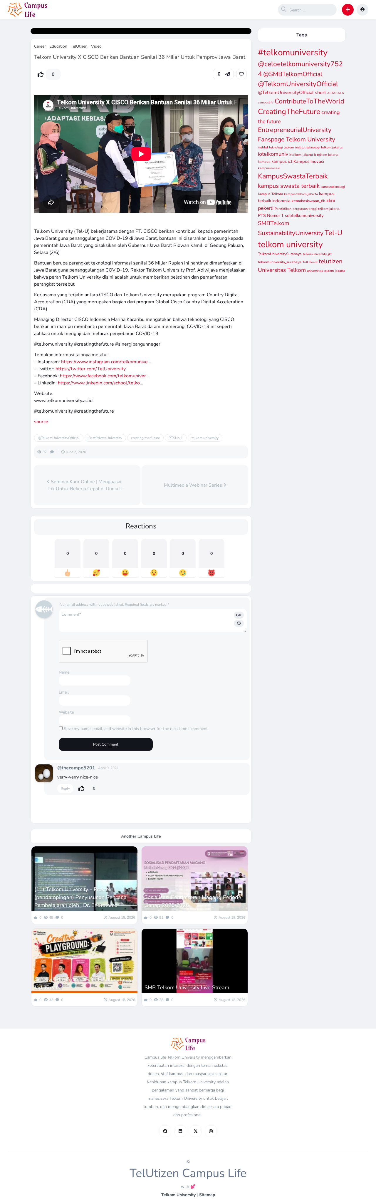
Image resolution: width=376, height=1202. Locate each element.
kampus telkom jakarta (301, 194)
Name (64, 672)
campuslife (265, 102)
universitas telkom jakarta (326, 271)
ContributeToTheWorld (309, 101)
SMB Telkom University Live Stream (187, 987)
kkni (330, 200)
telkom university (205, 438)
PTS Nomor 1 (271, 215)
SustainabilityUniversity (290, 233)
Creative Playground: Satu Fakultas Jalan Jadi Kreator (83, 983)
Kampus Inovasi (308, 161)
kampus (264, 161)
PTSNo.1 (176, 438)
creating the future (145, 438)
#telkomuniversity (293, 52)
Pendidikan (283, 209)
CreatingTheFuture (289, 112)
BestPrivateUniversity (105, 438)
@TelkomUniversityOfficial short (292, 92)
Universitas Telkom (282, 270)
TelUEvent (310, 262)
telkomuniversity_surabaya (279, 262)
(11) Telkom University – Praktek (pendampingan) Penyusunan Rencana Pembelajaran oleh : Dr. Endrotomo (80, 897)
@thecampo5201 (76, 768)
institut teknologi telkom (276, 147)
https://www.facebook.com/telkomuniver (103, 376)
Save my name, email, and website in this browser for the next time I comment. (136, 728)
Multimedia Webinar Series (193, 485)
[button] (348, 10)
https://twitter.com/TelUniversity (91, 369)
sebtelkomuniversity (304, 215)
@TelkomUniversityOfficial (59, 438)
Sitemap (207, 1195)
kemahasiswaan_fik (308, 201)
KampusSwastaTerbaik (293, 176)
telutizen (331, 261)
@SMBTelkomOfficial (292, 74)
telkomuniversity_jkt (317, 254)
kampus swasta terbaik (289, 186)
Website (66, 712)
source (41, 421)
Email (64, 692)
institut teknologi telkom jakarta (319, 147)
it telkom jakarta (326, 155)
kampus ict (281, 161)
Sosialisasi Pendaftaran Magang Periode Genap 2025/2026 (193, 901)
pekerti (265, 208)
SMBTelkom (273, 223)
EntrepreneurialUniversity (294, 129)
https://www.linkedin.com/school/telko (99, 383)
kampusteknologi (333, 187)
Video (96, 46)
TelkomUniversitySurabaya (280, 253)
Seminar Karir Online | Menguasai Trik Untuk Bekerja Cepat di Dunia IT (85, 485)
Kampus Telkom (270, 194)
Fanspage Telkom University (296, 139)
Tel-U (334, 233)
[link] (241, 74)
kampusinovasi (269, 168)
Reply (65, 788)
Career (40, 46)
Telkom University (178, 1195)
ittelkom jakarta (301, 155)
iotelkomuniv (273, 154)
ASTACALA (335, 93)
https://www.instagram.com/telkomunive (104, 362)
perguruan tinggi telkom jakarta (316, 209)
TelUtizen (79, 46)
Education (58, 46)
